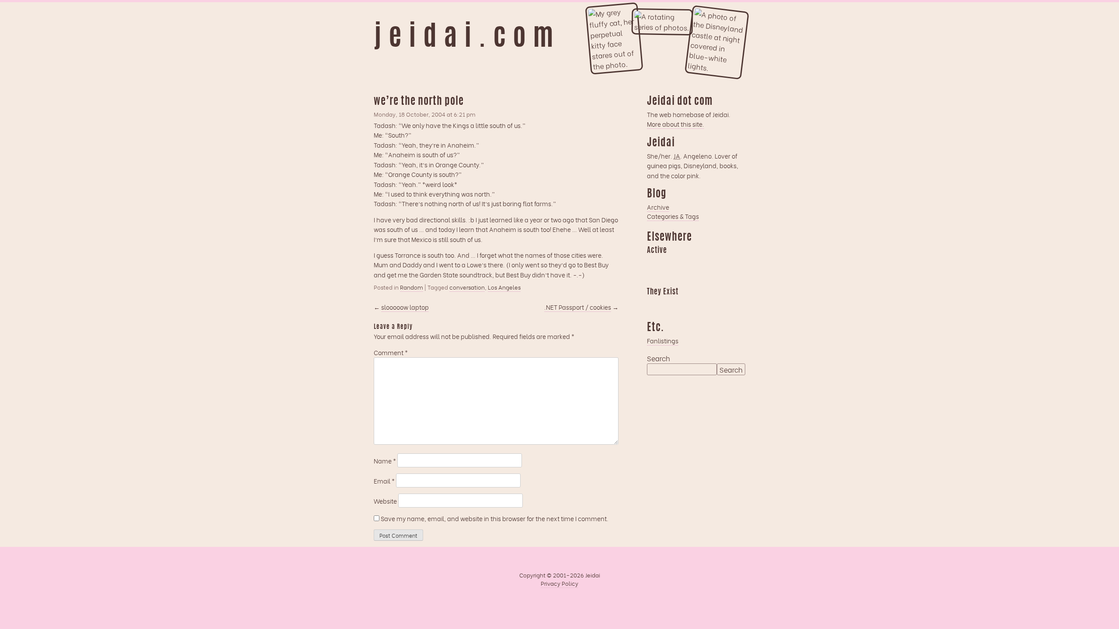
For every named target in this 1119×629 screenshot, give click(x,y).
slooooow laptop (405, 306)
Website (385, 500)
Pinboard (721, 263)
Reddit (653, 278)
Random (411, 287)
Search (658, 358)
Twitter (704, 304)
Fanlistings (662, 340)
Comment (391, 352)
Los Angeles (504, 287)
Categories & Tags (673, 216)
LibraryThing (653, 304)
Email (384, 480)
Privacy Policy (559, 583)
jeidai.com (467, 38)
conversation (467, 287)
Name (385, 460)
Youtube (670, 304)
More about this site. (675, 123)
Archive (658, 206)
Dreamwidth (653, 263)
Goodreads (670, 263)
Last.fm (687, 263)
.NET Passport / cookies (577, 306)
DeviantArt (721, 304)
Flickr (687, 304)
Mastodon (704, 263)
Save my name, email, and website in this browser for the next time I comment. (494, 518)
